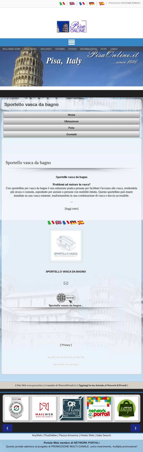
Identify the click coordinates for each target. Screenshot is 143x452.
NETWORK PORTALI (86, 442)
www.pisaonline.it (36, 385)
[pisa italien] (92, 3)
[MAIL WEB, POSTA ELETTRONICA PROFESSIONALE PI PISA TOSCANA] (32, 408)
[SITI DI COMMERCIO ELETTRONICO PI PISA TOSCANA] (114, 408)
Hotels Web (87, 435)
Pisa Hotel (30, 49)
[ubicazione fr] (66, 222)
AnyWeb (37, 435)
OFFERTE (60, 49)
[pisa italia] (62, 3)
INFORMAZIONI (88, 49)
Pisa (46, 435)
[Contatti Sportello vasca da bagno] (66, 283)
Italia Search (103, 435)
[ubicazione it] (51, 222)
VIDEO (113, 49)
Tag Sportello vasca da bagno (66, 364)
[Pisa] (71, 26)
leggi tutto (71, 208)
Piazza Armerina (68, 435)
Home (71, 114)
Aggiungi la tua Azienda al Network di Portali (103, 385)
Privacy (66, 344)
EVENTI (73, 49)
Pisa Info (46, 49)
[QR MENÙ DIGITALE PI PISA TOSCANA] (59, 408)
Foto (71, 127)
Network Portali (130, 3)
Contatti (71, 134)
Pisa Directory (12, 49)
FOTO (104, 49)
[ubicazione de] (73, 222)
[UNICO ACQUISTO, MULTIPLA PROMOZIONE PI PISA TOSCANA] (87, 408)
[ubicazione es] (81, 222)
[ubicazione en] (58, 222)
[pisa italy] (72, 3)
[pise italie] (82, 3)
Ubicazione (71, 121)
